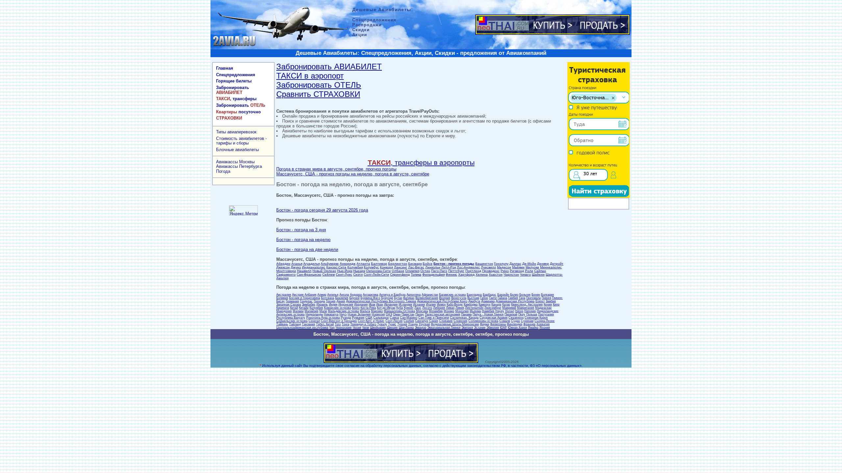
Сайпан (540, 271)
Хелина (482, 274)
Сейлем (328, 274)
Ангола (344, 294)
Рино (505, 271)
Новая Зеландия (359, 314)
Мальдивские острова (343, 311)
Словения (460, 321)
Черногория (343, 327)
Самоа (394, 317)
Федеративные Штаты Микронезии (455, 324)
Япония (544, 327)
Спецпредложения (235, 74)
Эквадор (420, 327)
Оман (397, 314)
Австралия (283, 294)
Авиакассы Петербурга (239, 166)
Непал (509, 311)
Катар (506, 304)
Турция (402, 324)
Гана (522, 298)
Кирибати (282, 307)
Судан (515, 321)
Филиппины (498, 324)
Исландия (405, 304)
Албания (310, 294)
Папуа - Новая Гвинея (488, 314)
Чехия (357, 327)
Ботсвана (327, 298)
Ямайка (533, 327)
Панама (466, 314)
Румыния (358, 317)
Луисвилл (488, 267)
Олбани (398, 271)
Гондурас (306, 301)
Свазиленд (516, 317)
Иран (379, 304)
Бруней (354, 298)
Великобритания (426, 298)
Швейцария (378, 327)
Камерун (484, 304)
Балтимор (379, 263)
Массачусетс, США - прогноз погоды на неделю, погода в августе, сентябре (352, 173)
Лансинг (400, 267)
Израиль (322, 304)
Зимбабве (308, 304)
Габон (484, 298)
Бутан (398, 298)
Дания (340, 301)
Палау (419, 314)
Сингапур (421, 321)
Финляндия (514, 324)
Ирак (372, 304)
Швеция (392, 327)
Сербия (409, 321)
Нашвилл (304, 271)
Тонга (345, 324)
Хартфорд (466, 274)
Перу (521, 314)
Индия (333, 304)
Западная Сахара (288, 304)
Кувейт (408, 307)
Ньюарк (359, 271)
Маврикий (509, 307)
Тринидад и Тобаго (363, 324)
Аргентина (414, 294)
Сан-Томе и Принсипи (433, 317)
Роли (529, 271)
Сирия (433, 321)
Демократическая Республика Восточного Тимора (381, 301)
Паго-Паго (439, 271)
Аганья (296, 263)
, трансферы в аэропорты (421, 162)
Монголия (462, 311)
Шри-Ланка (406, 327)
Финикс (451, 274)
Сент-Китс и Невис (371, 321)
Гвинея (546, 298)
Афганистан (430, 294)
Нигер (519, 311)
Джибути (474, 301)
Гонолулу (501, 263)
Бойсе (428, 263)
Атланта (363, 263)
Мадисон (504, 267)
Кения (548, 304)
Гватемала (533, 298)
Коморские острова (337, 307)
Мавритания (525, 307)
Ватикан (408, 298)
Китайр (304, 307)
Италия (431, 304)
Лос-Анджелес (468, 267)
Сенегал (314, 321)
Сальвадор (381, 317)
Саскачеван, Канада (464, 317)
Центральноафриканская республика (302, 327)
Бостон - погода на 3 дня (301, 229)
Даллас (515, 263)
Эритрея (467, 327)
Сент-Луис (344, 274)
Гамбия (513, 298)
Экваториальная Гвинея (443, 327)
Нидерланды (314, 314)
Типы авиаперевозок (236, 131)
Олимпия (412, 271)
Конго (355, 307)
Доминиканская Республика (515, 301)
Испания (419, 304)
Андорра (356, 294)
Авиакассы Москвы (235, 161)
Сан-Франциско (309, 274)
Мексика (422, 311)
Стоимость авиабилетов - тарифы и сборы (241, 141)
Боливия (282, 298)
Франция (529, 324)
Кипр (556, 304)
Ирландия (391, 304)
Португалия (546, 314)
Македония (284, 311)
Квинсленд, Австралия (527, 304)
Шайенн (538, 274)
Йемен (441, 304)
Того (338, 324)
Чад (331, 327)
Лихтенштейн (474, 307)
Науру (499, 311)
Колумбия (355, 267)
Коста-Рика (368, 307)
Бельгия (525, 294)
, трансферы (236, 98)
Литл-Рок (448, 267)
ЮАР (503, 327)
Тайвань (282, 324)
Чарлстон (511, 274)
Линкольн (432, 267)
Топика (416, 274)
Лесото (427, 307)
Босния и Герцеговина (304, 298)
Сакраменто (286, 274)
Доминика (488, 301)
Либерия (439, 307)
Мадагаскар (543, 307)
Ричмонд (517, 271)
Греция (330, 301)
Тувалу (382, 324)
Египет (540, 301)
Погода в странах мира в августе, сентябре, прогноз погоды (336, 169)
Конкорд (386, 267)
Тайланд (295, 324)
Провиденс (491, 271)
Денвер (543, 263)
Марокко (377, 311)
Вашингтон (484, 263)
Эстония (479, 327)
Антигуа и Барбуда (392, 294)
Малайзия (311, 311)
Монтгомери (286, 271)
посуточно (238, 111)
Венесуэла (458, 298)
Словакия (446, 321)
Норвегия (378, 314)
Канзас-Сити (336, 267)
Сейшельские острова (292, 321)
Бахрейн (503, 294)
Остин (425, 271)
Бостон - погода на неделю (303, 239)
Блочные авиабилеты (237, 149)
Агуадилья (311, 263)
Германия (292, 301)
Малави (298, 311)
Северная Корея (536, 317)
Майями (518, 267)
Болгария (547, 294)
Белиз (514, 294)
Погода (223, 171)
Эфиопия (492, 327)
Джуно (296, 267)
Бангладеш (474, 294)
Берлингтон (397, 263)
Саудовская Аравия (494, 317)
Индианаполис (313, 267)
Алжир (321, 294)
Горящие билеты (234, 81)
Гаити (493, 298)
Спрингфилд (400, 274)
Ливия (460, 307)
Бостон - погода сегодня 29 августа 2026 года (322, 210)
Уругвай (424, 324)
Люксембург (492, 307)
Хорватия (543, 324)
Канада (496, 304)
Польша (531, 314)
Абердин (283, 263)
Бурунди (387, 298)
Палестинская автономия (442, 314)
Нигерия (530, 311)
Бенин (536, 294)
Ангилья (332, 294)
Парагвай (511, 314)
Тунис (392, 324)
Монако (449, 311)
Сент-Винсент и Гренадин (339, 321)
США (368, 317)
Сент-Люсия (394, 321)
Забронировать (232, 90)
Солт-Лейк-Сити (376, 274)
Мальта (365, 311)
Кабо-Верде (455, 304)
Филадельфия (433, 274)
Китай (294, 307)
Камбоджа (471, 304)
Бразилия (341, 298)
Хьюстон (496, 274)
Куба (399, 307)
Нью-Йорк (344, 271)
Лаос (417, 307)
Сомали (504, 321)
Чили (365, 327)
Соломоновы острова (483, 321)
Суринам (527, 321)
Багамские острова (452, 294)
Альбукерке (330, 263)
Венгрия (444, 298)
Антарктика (370, 294)
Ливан (450, 307)
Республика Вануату (290, 317)
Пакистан (408, 314)
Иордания (361, 304)
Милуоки (532, 267)
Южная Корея (517, 327)
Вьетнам (473, 298)
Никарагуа (331, 314)
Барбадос (489, 294)
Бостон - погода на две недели (307, 249)
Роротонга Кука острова (323, 317)
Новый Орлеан (324, 271)
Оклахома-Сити (378, 271)
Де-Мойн (529, 263)
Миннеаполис (551, 267)
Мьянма (475, 311)
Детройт (556, 263)
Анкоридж (348, 263)
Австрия (298, 294)
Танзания (308, 324)
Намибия (488, 311)
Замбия (551, 301)
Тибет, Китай (325, 324)
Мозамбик (436, 311)
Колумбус (371, 267)
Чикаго (525, 274)
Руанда (346, 317)
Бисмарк (415, 263)
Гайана (502, 298)
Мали (323, 311)
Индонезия (345, 304)
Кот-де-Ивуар (386, 307)
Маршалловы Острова (399, 311)
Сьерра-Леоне (544, 321)
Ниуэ (343, 314)
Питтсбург (456, 271)
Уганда (413, 324)
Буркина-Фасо (370, 298)
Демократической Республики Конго (442, 301)
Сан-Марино (408, 317)
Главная (224, 68)
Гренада (319, 301)
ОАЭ (389, 314)
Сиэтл (358, 274)
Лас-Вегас (416, 267)
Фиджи (484, 324)
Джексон (283, 267)
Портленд (473, 271)
